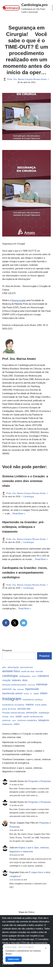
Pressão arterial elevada (13, 712)
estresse (41, 684)
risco (12, 716)
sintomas (6, 720)
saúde (18, 716)
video (16, 724)
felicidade (20, 689)
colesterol (43, 675)
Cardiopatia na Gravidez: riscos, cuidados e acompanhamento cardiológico (25, 572)
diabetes (16, 680)
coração (6, 680)
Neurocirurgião (18, 300)
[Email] (23, 623)
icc (31, 694)
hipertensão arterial (12, 693)
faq (14, 689)
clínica (34, 676)
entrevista (31, 685)
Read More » (19, 513)
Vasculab (15, 942)
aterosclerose (26, 667)
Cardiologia (28, 496)
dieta (24, 680)
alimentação (13, 667)
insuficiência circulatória (13, 705)
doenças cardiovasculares (14, 684)
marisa (30, 704)
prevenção (31, 712)
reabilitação (44, 712)
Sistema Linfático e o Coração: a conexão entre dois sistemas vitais (25, 481)
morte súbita (41, 705)
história (26, 694)
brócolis (39, 671)
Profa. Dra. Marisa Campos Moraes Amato (27, 79)
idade (36, 693)
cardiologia (10, 675)
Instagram (11, 698)
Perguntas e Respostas (39, 781)
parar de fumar (9, 709)
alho (4, 667)
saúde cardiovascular (33, 716)
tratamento (7, 724)
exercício (7, 689)
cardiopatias (24, 676)
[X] (14, 623)
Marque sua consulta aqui (21, 939)
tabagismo (43, 720)
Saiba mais (13, 959)
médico (39, 928)
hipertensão (32, 689)
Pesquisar (7, 650)
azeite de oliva (27, 671)
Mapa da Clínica (26, 912)
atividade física (11, 671)
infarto (43, 693)
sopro (14, 720)
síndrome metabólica (27, 720)
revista (5, 716)
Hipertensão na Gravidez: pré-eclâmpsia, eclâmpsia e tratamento (23, 527)
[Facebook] (6, 623)
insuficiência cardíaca (33, 699)
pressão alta (24, 708)
